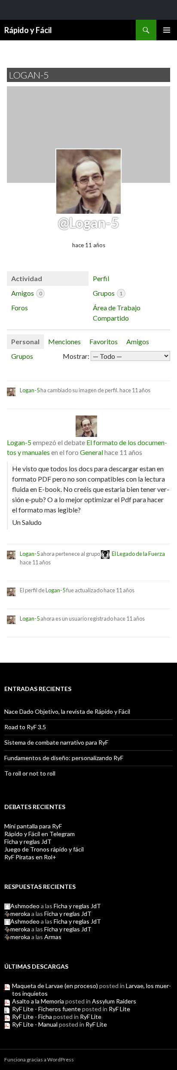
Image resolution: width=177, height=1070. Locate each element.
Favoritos (103, 341)
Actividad (26, 278)
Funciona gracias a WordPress (39, 1059)
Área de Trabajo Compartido (116, 312)
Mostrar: (76, 356)
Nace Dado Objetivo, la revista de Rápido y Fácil (67, 711)
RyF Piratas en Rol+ (30, 857)
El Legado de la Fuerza (138, 553)
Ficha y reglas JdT (28, 841)
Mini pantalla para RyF (33, 826)
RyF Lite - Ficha (32, 1016)
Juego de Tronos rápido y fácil (44, 849)
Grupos (107, 293)
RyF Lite (119, 1008)
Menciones (64, 341)
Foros (19, 307)
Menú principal (166, 30)
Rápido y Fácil (28, 30)
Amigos (26, 293)
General (91, 452)
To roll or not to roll (29, 773)
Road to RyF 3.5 (25, 727)
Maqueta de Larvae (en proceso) (55, 985)
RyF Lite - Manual (35, 1024)
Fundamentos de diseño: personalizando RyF (63, 757)
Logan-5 (30, 390)
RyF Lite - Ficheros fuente (46, 1008)
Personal (25, 341)
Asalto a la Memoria (38, 1001)
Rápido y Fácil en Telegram (39, 833)
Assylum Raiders (114, 1001)
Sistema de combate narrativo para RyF (56, 742)
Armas (52, 936)
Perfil (101, 278)
